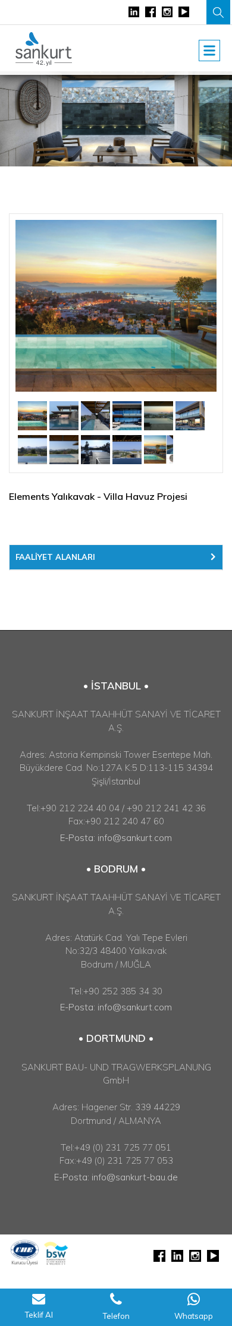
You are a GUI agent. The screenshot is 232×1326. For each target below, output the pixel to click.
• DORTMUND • (116, 1038)
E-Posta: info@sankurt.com (116, 837)
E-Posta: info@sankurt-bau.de (116, 1177)
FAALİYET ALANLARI (55, 557)
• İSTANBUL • (116, 685)
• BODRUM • (116, 868)
